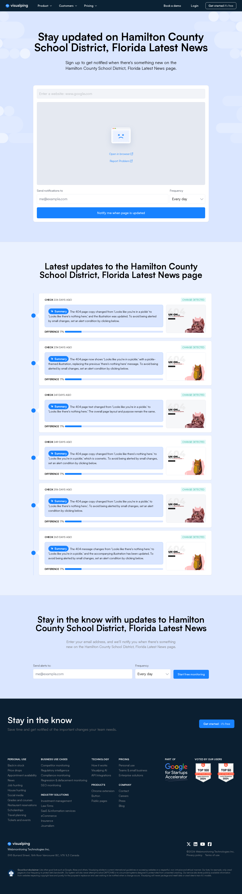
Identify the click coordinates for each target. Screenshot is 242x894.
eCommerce (49, 816)
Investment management (56, 801)
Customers (66, 5)
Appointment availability (22, 775)
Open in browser (119, 154)
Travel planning (17, 815)
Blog (122, 806)
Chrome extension (102, 791)
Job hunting (15, 785)
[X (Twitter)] (189, 844)
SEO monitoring (51, 785)
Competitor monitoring (55, 765)
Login (194, 5)
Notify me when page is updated (121, 213)
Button (95, 796)
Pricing (88, 5)
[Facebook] (210, 844)
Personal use (127, 765)
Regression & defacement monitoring (64, 780)
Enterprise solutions (131, 775)
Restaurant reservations (22, 805)
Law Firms (47, 806)
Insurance (47, 820)
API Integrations (101, 775)
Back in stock (16, 765)
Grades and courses (20, 800)
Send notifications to (50, 190)
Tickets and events (19, 820)
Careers (123, 796)
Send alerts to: (42, 665)
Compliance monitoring (55, 775)
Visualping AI (99, 770)
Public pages (99, 801)
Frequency (176, 190)
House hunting (17, 790)
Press (122, 801)
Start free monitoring (191, 674)
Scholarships (15, 810)
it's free (221, 5)
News (11, 780)
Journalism (47, 825)
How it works (99, 765)
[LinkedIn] (195, 844)
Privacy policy (194, 855)
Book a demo (172, 5)
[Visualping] (17, 6)
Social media (15, 795)
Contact (124, 791)
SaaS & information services (58, 811)
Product (43, 5)
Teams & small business (133, 770)
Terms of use (212, 855)
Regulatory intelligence (55, 770)
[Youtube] (202, 844)
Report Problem (119, 161)
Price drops (15, 770)
